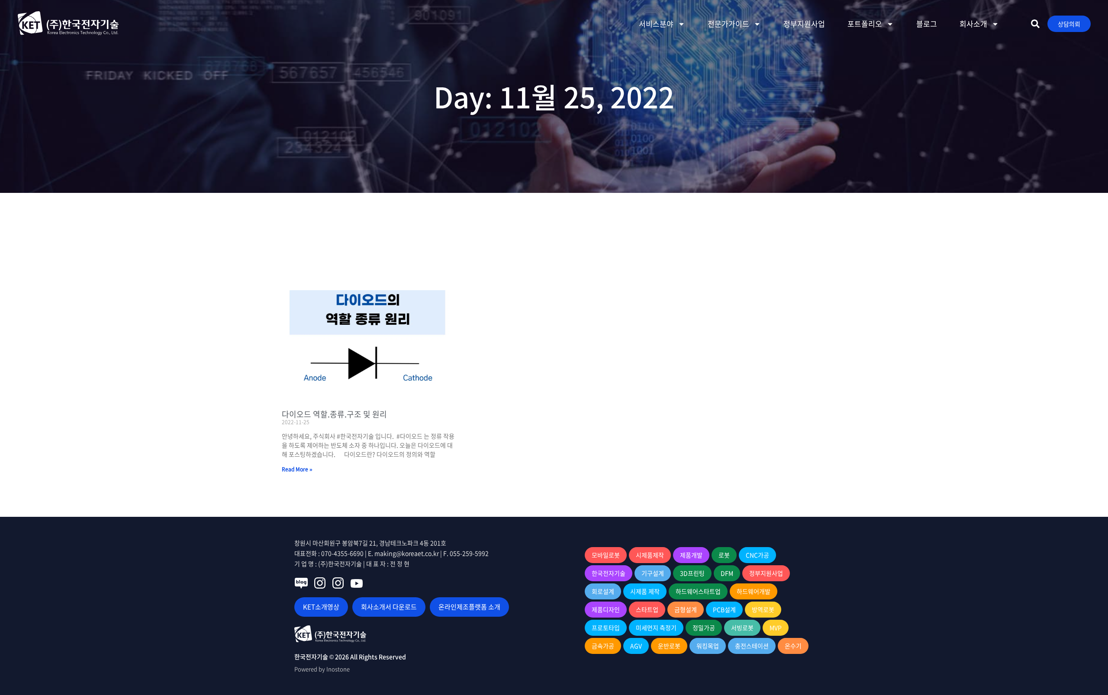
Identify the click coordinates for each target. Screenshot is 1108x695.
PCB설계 (724, 609)
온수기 (793, 645)
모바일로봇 (606, 555)
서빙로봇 (742, 627)
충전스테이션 (752, 645)
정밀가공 (703, 627)
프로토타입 (606, 627)
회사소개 (973, 23)
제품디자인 (606, 609)
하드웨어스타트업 (698, 591)
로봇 (724, 555)
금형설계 (685, 609)
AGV (636, 645)
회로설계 (603, 591)
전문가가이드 (728, 23)
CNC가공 (757, 555)
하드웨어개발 (753, 591)
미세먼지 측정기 (656, 627)
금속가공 (603, 645)
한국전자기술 (608, 573)
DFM (727, 573)
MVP (776, 627)
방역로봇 (763, 609)
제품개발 (691, 555)
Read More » (297, 469)
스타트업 (647, 609)
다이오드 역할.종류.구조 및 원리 (334, 414)
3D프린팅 (692, 573)
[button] (1035, 24)
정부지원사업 (804, 23)
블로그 (926, 23)
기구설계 (652, 573)
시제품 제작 (645, 591)
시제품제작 (650, 555)
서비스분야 (656, 23)
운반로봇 (669, 645)
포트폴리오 (864, 23)
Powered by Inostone (322, 669)
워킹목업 (707, 645)
